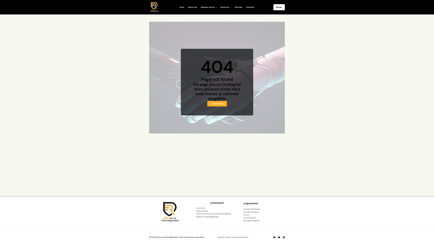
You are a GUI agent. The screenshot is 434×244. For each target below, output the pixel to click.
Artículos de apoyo (251, 212)
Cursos (246, 215)
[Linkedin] (284, 237)
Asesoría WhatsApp (251, 209)
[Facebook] (274, 237)
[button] (216, 7)
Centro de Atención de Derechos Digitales (213, 214)
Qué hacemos (202, 211)
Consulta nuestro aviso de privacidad (232, 237)
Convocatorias (249, 218)
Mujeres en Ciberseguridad (207, 217)
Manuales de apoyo (251, 220)
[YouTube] (279, 237)
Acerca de (200, 208)
